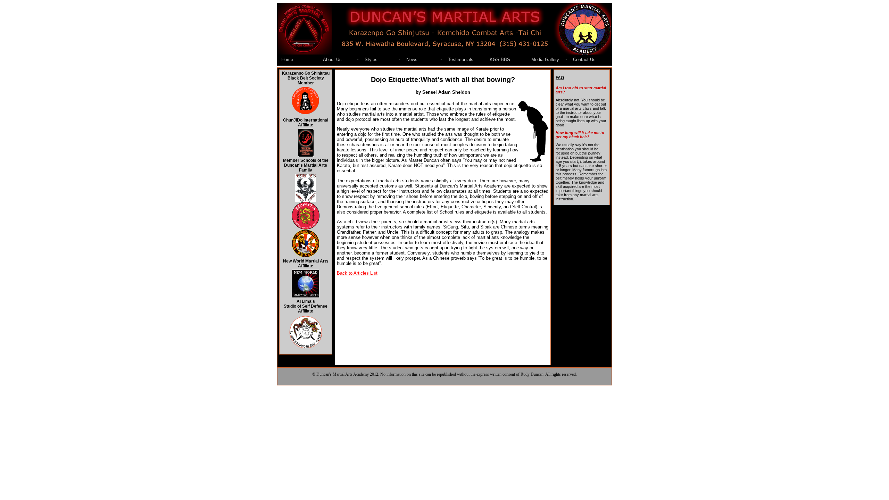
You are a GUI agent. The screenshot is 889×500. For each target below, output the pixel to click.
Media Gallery (545, 59)
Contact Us (584, 59)
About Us (332, 59)
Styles (371, 59)
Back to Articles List (357, 273)
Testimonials (460, 59)
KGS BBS (500, 59)
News (411, 59)
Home (287, 59)
